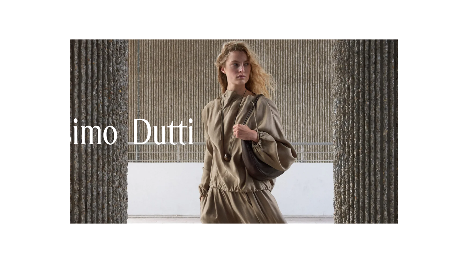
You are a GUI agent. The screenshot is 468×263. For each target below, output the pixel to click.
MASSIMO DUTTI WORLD (100, 12)
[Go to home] (226, 11)
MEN (47, 12)
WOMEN (18, 12)
